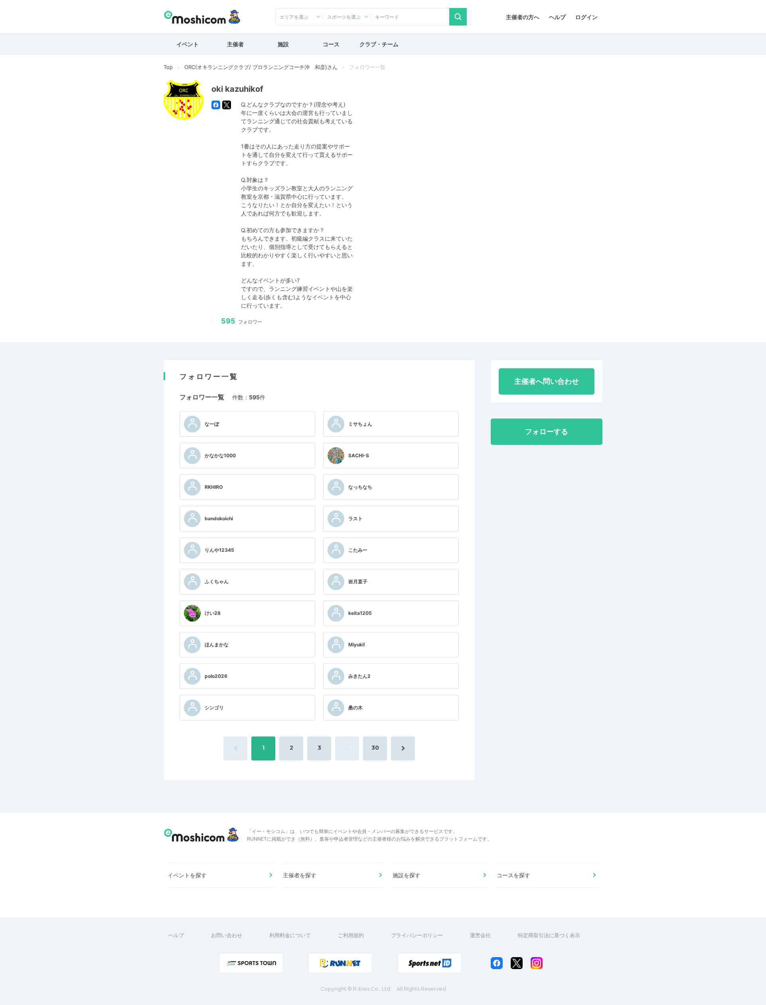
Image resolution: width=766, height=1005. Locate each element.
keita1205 (360, 613)
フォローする (546, 431)
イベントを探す (187, 875)
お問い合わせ (226, 935)
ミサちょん (360, 424)
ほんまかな (217, 645)
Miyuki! (356, 645)
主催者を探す (299, 875)
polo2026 (216, 676)
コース (331, 44)
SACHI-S (358, 455)
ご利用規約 (351, 935)
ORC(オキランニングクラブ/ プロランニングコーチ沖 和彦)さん (261, 67)
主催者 (235, 44)
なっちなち (360, 487)
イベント (187, 44)
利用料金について (290, 935)
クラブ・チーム (379, 44)
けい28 (213, 613)
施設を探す (407, 875)
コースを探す (513, 875)
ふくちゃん (217, 581)
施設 (283, 44)
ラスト (355, 518)
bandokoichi (219, 518)
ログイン (586, 17)
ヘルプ (557, 17)
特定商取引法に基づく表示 (549, 935)
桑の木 (355, 708)
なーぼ (212, 424)
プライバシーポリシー (417, 935)
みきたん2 (359, 676)
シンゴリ (214, 708)
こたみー (357, 550)
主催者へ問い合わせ (546, 381)
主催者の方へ (522, 17)
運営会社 (480, 935)
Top (168, 67)
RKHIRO (214, 487)
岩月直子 (357, 581)
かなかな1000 (220, 455)
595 (241, 321)
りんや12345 (219, 550)
